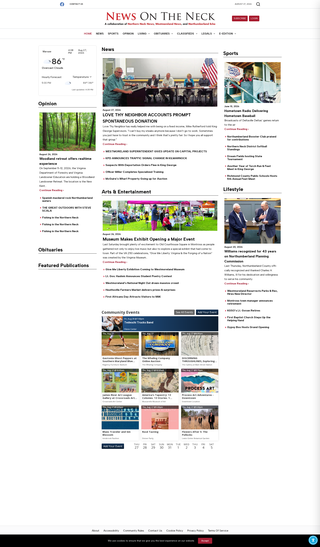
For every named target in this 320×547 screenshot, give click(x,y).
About (95, 530)
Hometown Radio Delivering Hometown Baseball (246, 113)
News (100, 33)
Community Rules (133, 530)
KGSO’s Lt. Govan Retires (243, 310)
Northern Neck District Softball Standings (247, 148)
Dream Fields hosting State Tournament (244, 158)
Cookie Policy (174, 530)
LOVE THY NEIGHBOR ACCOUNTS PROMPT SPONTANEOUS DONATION (147, 118)
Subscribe (240, 18)
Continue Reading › (51, 190)
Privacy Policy (195, 530)
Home (88, 33)
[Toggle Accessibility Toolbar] (313, 540)
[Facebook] (62, 4)
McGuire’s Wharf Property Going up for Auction (136, 178)
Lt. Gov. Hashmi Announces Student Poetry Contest (139, 276)
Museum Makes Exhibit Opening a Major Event (149, 239)
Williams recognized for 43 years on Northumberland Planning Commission (250, 256)
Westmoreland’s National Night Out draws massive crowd (142, 283)
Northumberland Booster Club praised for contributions (251, 138)
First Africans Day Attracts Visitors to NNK (133, 296)
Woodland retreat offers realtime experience (65, 161)
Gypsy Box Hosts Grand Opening (248, 327)
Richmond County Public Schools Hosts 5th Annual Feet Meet (252, 177)
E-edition (226, 33)
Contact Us (76, 4)
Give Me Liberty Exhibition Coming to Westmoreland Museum (145, 269)
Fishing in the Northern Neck (60, 217)
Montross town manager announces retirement (250, 302)
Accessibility (111, 530)
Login (254, 18)
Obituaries (162, 33)
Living (142, 33)
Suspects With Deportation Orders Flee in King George (141, 165)
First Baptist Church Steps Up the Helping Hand (248, 319)
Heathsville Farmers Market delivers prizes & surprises (140, 289)
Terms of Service (218, 530)
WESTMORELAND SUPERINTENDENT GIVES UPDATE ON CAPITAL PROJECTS (156, 151)
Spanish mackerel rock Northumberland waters (67, 199)
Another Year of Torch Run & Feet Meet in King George (249, 167)
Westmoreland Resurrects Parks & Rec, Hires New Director (252, 292)
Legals (207, 33)
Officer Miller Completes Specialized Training (135, 171)
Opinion (128, 33)
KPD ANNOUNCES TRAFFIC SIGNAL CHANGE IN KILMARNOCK (146, 158)
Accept (205, 541)
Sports (113, 33)
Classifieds (185, 33)
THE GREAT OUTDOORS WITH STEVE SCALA (66, 209)
